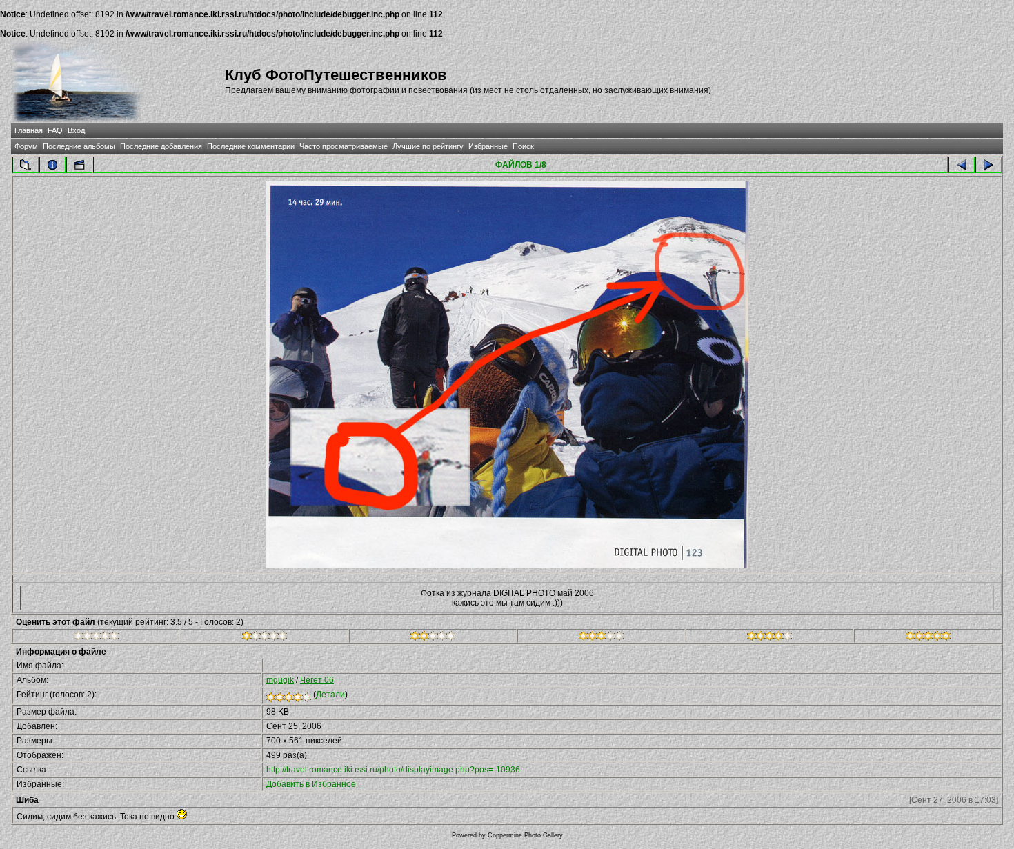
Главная (28, 130)
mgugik (280, 680)
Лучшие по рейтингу (428, 146)
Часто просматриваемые (343, 146)
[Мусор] (96, 638)
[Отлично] (769, 638)
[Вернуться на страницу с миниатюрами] (25, 164)
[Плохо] (264, 638)
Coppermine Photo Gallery (525, 835)
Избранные (488, 146)
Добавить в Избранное (311, 784)
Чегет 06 (317, 680)
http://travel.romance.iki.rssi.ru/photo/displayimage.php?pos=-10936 (393, 770)
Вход (76, 130)
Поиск (523, 146)
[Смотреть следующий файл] (988, 164)
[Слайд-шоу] (79, 164)
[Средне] (432, 638)
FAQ (55, 130)
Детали (330, 694)
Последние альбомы (79, 146)
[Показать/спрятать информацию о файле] (52, 164)
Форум (26, 146)
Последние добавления (161, 146)
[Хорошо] (601, 638)
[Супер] (928, 638)
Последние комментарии (251, 146)
